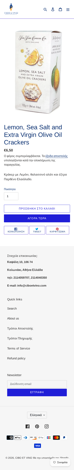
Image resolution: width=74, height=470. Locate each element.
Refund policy (16, 358)
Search (12, 308)
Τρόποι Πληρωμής (19, 338)
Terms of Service (18, 348)
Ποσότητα (10, 189)
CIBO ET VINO (23, 457)
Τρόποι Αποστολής (20, 328)
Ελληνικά (36, 415)
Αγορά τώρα (37, 218)
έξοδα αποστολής (56, 156)
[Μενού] (68, 9)
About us (13, 318)
